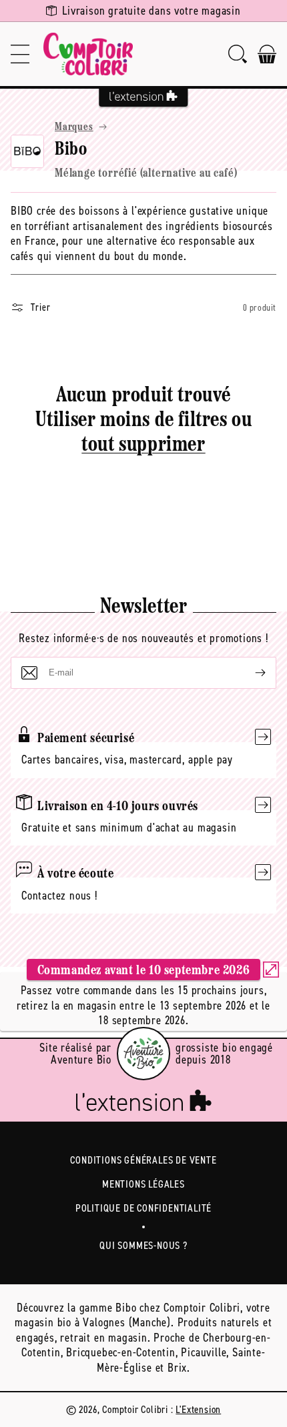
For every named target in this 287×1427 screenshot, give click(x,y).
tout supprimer (143, 445)
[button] (20, 54)
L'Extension (198, 1409)
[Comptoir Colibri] (88, 54)
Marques (74, 127)
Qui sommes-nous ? (143, 1245)
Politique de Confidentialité (143, 1208)
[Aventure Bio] (143, 1053)
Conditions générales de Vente (143, 1160)
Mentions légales (143, 1184)
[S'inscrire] (250, 672)
